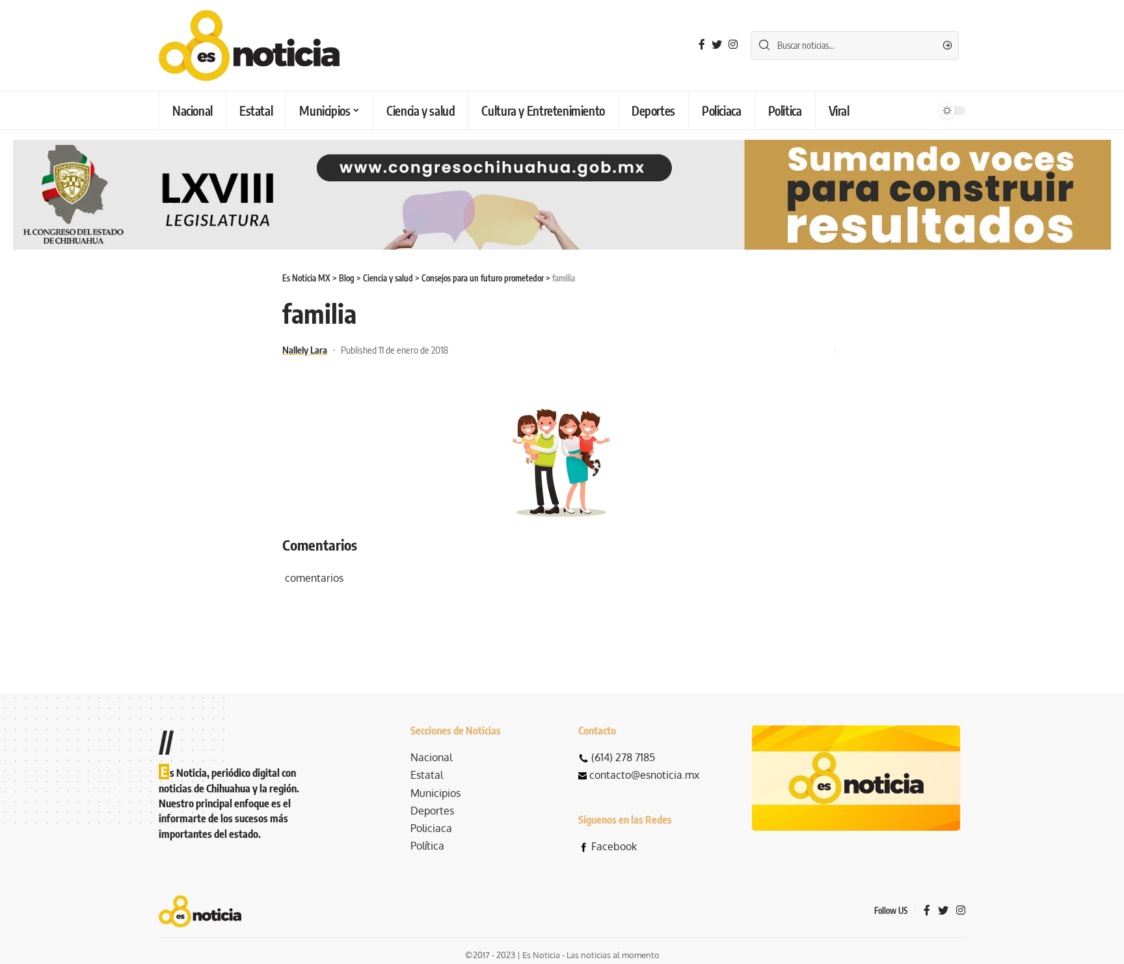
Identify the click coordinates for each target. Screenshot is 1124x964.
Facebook (614, 846)
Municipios (435, 793)
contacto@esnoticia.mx (644, 774)
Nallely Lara (304, 350)
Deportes (432, 810)
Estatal (426, 774)
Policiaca (431, 828)
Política (427, 845)
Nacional (431, 757)
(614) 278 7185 (623, 757)
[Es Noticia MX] (249, 45)
